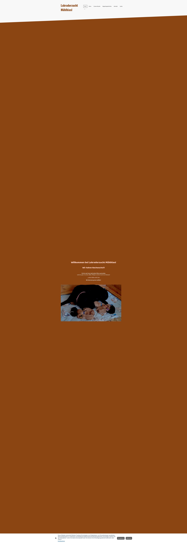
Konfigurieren (61, 541)
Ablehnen (128, 538)
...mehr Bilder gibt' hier (93, 277)
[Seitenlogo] (71, 13)
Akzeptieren (121, 538)
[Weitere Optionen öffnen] (84, 9)
